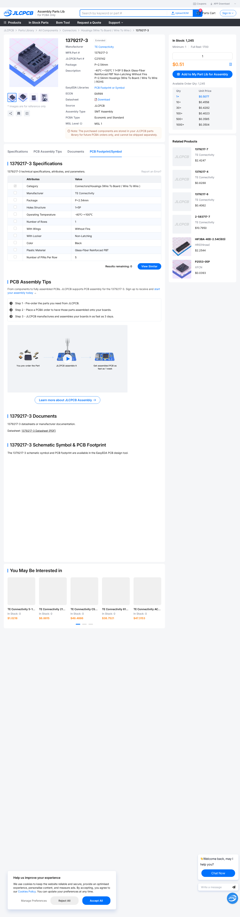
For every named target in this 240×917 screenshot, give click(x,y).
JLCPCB (9, 30)
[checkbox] (15, 185)
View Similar (149, 266)
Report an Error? (151, 171)
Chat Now (218, 873)
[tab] (18, 151)
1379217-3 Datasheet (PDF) (39, 430)
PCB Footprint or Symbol (109, 87)
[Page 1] (78, 624)
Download (104, 99)
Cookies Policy (27, 891)
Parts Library (26, 30)
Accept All (96, 900)
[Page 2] (84, 624)
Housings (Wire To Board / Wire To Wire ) (106, 30)
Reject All (64, 900)
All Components (48, 30)
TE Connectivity (104, 46)
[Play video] (67, 358)
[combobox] (123, 13)
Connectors (69, 30)
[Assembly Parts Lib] (19, 13)
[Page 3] (90, 624)
